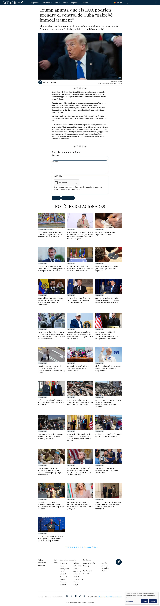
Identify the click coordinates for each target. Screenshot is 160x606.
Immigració (64, 568)
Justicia (76, 576)
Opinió (62, 571)
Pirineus (63, 584)
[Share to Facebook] (74, 88)
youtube (75, 596)
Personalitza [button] (129, 601)
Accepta (153, 601)
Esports (63, 579)
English (120, 2)
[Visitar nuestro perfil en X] (132, 3)
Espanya (63, 582)
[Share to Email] (85, 88)
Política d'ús (48, 596)
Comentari (55, 162)
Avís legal (40, 596)
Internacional (78, 579)
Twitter (67, 596)
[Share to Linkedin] (83, 88)
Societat (63, 574)
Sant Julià (86, 573)
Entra (156, 3)
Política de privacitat (58, 596)
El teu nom (55, 155)
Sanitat (76, 568)
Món (56, 3)
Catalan (114, 2)
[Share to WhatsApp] (80, 88)
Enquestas (74, 3)
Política (76, 563)
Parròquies (46, 3)
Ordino (104, 571)
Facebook (84, 596)
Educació (76, 574)
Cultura (63, 566)
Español (117, 2)
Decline (145, 601)
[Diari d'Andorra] (14, 2)
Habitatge (63, 576)
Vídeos (65, 3)
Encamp (86, 566)
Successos (77, 571)
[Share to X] (77, 88)
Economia (63, 563)
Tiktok (80, 596)
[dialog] (141, 598)
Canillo (104, 563)
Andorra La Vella (89, 563)
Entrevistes (77, 566)
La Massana (87, 571)
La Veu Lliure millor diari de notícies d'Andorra (110, 596)
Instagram (71, 596)
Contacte (85, 3)
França (75, 582)
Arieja (75, 584)
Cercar (127, 3)
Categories (34, 3)
